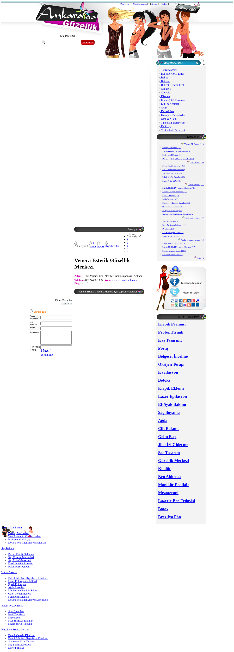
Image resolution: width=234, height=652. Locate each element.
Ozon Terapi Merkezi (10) (172, 207)
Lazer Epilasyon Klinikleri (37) (174, 192)
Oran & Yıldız (168, 118)
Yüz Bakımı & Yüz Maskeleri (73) (176, 151)
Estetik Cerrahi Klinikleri (21, 635)
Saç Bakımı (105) (197, 162)
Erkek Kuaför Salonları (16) (173, 177)
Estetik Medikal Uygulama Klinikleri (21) (178, 188)
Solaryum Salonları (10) (172, 210)
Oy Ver (132, 234)
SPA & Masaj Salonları (20, 620)
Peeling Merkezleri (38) (171, 147)
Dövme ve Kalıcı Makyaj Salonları (27, 542)
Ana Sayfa (125, 4)
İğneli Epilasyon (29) (170, 195)
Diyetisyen (14, 617)
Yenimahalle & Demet (172, 130)
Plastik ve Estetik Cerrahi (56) (192, 240)
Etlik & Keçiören (170, 103)
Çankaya (165, 88)
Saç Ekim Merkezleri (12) (172, 255)
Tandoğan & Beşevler (172, 122)
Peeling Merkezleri (18, 533)
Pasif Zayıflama (16, 614)
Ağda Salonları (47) (170, 199)
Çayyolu (165, 92)
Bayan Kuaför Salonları (21, 554)
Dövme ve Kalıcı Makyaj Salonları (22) (178, 159)
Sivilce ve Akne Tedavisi (21, 641)
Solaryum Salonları (18, 596)
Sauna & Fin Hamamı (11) (172, 236)
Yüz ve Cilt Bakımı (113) (194, 144)
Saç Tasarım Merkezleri (21, 557)
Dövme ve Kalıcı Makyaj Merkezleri (28, 599)
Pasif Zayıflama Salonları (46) (174, 225)
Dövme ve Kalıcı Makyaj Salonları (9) (177, 214)
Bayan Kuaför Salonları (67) (173, 166)
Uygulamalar (112, 246)
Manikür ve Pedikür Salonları (24, 590)
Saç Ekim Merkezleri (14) (172, 173)
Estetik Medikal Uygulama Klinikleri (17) (178, 247)
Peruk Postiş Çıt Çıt (18, 566)
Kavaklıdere (167, 111)
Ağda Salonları (16, 587)
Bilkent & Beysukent (172, 85)
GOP (163, 107)
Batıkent (165, 81)
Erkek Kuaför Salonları (20, 563)
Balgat (164, 77)
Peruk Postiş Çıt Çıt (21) (171, 181)
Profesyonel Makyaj (19, 539)
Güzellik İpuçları (140, 4)
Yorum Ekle (46, 354)
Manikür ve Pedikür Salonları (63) (176, 203)
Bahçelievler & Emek (172, 73)
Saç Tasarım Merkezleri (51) (173, 170)
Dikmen (165, 96)
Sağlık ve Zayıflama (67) (194, 218)
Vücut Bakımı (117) (196, 184)
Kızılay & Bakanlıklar (172, 115)
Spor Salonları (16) (170, 221)
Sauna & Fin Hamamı (20, 623)
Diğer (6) (200, 258)
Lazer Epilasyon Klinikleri (22, 581)
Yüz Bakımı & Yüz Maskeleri (24, 536)
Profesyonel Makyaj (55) (172, 155)
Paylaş (100, 246)
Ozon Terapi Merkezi (19, 593)
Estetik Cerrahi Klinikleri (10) (174, 243)
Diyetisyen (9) (168, 229)
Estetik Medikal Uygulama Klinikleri (28, 578)
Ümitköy (165, 126)
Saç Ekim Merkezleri (19, 560)
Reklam (154, 4)
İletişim (165, 4)
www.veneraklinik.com (124, 280)
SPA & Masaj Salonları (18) (173, 233)
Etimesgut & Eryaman (172, 100)
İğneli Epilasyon (17, 584)
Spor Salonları (16, 611)
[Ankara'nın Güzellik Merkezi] (67, 29)
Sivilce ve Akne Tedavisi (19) (174, 251)
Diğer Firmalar (16, 647)
